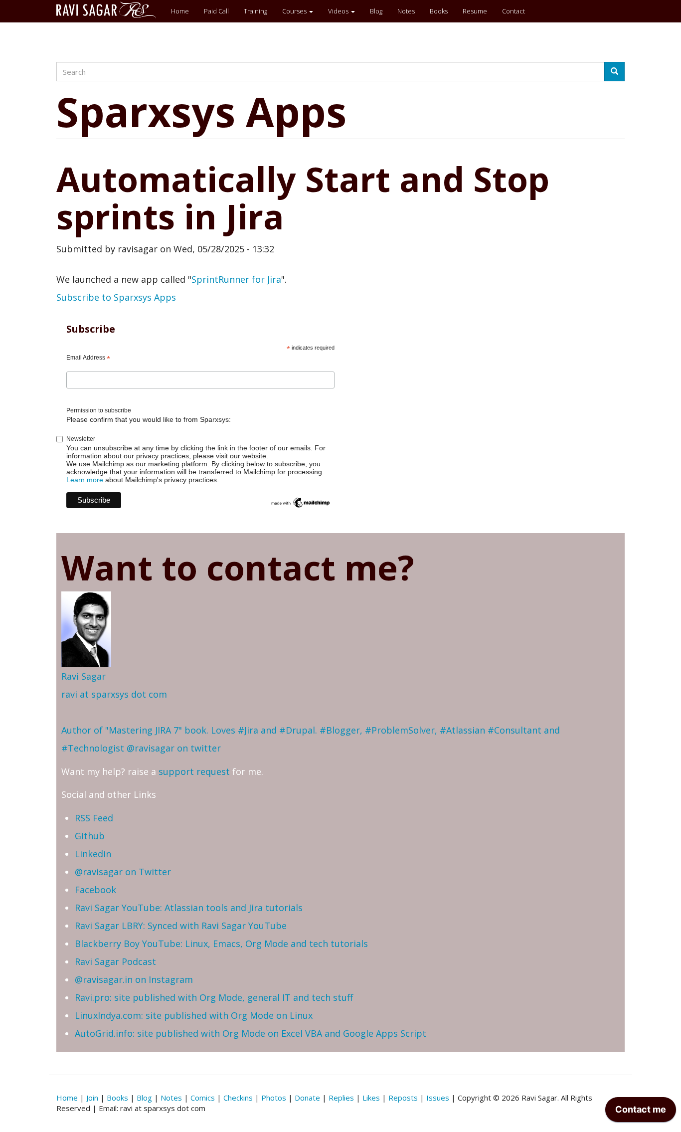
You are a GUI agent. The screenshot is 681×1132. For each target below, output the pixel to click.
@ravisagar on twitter (174, 748)
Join (92, 1098)
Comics (202, 1098)
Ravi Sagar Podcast (115, 961)
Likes (371, 1098)
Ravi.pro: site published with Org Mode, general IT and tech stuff (214, 997)
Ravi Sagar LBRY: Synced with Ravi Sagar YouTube (181, 926)
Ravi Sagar (83, 676)
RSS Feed (94, 818)
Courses (295, 10)
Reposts (403, 1098)
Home (180, 10)
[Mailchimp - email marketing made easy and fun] (300, 502)
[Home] (110, 9)
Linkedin (93, 854)
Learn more (84, 480)
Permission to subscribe (98, 410)
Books (439, 10)
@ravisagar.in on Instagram (134, 979)
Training (255, 10)
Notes (406, 10)
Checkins (238, 1098)
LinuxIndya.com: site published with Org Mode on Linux (194, 1015)
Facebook (95, 890)
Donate (307, 1098)
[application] (640, 1112)
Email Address (88, 358)
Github (90, 836)
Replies (341, 1098)
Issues (437, 1098)
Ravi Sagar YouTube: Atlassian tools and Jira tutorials (189, 908)
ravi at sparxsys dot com (114, 694)
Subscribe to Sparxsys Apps (116, 297)
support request (194, 771)
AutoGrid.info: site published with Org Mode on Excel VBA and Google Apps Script (250, 1033)
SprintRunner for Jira (236, 279)
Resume (475, 10)
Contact (513, 10)
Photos (273, 1098)
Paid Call (216, 10)
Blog (376, 10)
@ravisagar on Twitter (123, 872)
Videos (339, 10)
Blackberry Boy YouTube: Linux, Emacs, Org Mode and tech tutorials (221, 943)
